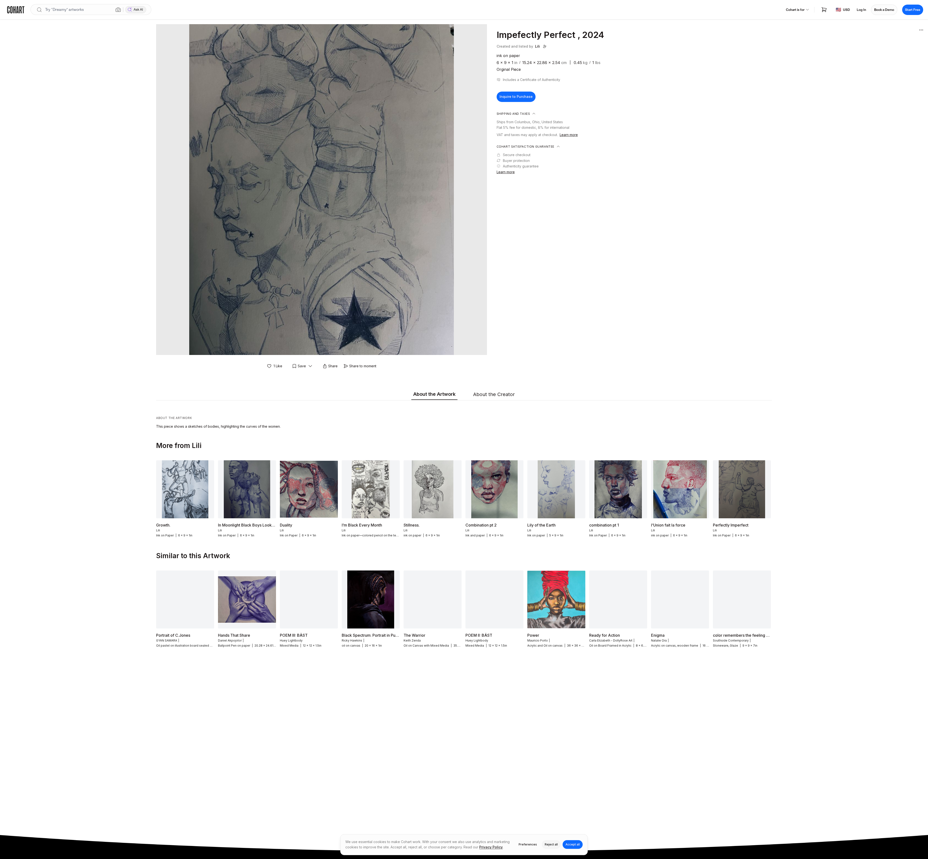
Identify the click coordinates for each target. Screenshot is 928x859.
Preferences (528, 844)
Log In (861, 9)
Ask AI (138, 9)
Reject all (551, 844)
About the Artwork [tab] (434, 394)
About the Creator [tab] (494, 394)
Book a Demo (884, 9)
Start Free (912, 9)
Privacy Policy (491, 847)
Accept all (573, 844)
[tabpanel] (464, 415)
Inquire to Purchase (516, 96)
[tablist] (464, 394)
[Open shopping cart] (824, 9)
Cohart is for (795, 9)
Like (278, 366)
